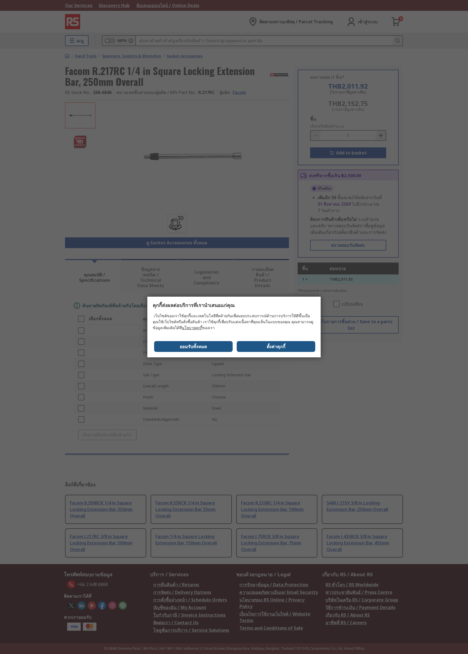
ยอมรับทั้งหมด (193, 346)
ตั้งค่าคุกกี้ (276, 346)
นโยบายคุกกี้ (192, 327)
